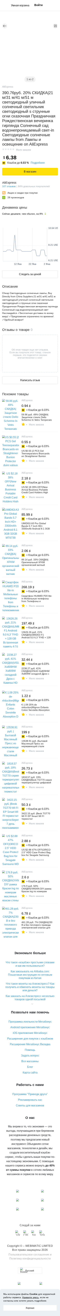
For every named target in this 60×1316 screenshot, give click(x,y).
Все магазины (30, 1061)
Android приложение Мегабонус (30, 1027)
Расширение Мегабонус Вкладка (30, 1044)
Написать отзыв (30, 380)
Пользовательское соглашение (28, 1254)
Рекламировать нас (30, 1099)
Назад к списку (4, 25)
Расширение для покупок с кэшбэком (30, 1038)
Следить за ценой (30, 274)
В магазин (30, 171)
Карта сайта (30, 1072)
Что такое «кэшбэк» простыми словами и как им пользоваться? (30, 964)
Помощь (30, 1050)
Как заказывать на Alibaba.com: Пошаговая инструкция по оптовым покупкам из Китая (30, 974)
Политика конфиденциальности (30, 1258)
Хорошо (30, 1308)
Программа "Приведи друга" (30, 1094)
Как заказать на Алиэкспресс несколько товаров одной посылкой (30, 998)
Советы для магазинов (30, 1105)
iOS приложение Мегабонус (30, 1033)
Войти (38, 5)
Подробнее (38, 162)
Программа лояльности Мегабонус (30, 1021)
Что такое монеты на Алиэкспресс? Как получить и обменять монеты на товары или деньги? (30, 987)
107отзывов (9, 186)
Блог (30, 1066)
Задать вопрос (30, 1055)
